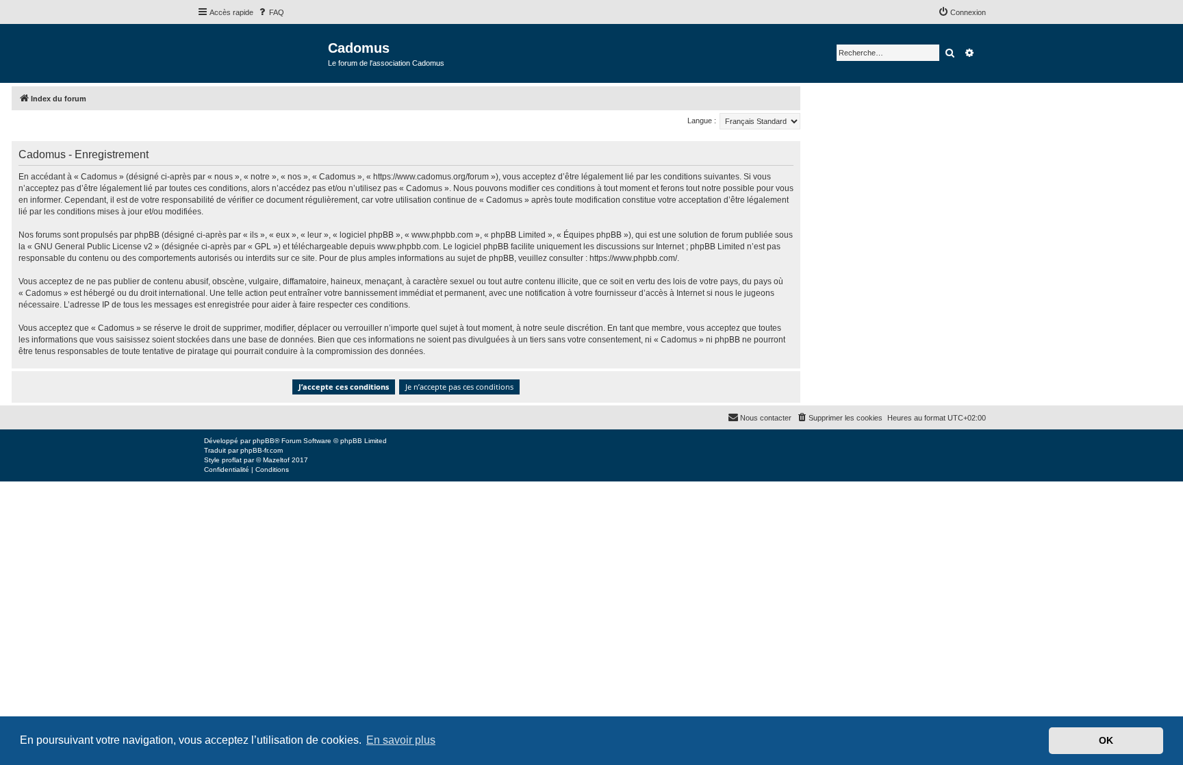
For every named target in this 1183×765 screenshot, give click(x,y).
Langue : (701, 120)
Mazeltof (276, 460)
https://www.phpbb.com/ (633, 258)
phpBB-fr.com (261, 450)
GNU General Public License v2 (93, 246)
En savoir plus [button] (400, 740)
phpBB (264, 440)
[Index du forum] (262, 52)
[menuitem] (270, 12)
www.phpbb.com (408, 246)
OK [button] (1106, 740)
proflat (232, 460)
